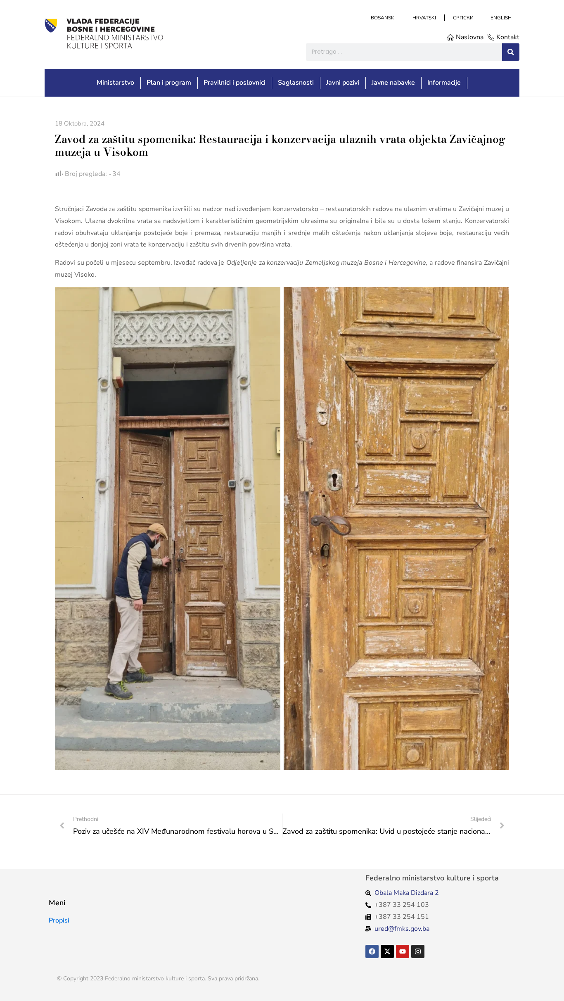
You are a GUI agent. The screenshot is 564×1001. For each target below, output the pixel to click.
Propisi (59, 920)
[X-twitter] (387, 951)
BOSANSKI (382, 17)
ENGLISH (500, 17)
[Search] (510, 52)
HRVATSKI (424, 17)
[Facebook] (372, 951)
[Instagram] (417, 951)
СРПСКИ (463, 17)
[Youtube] (402, 951)
